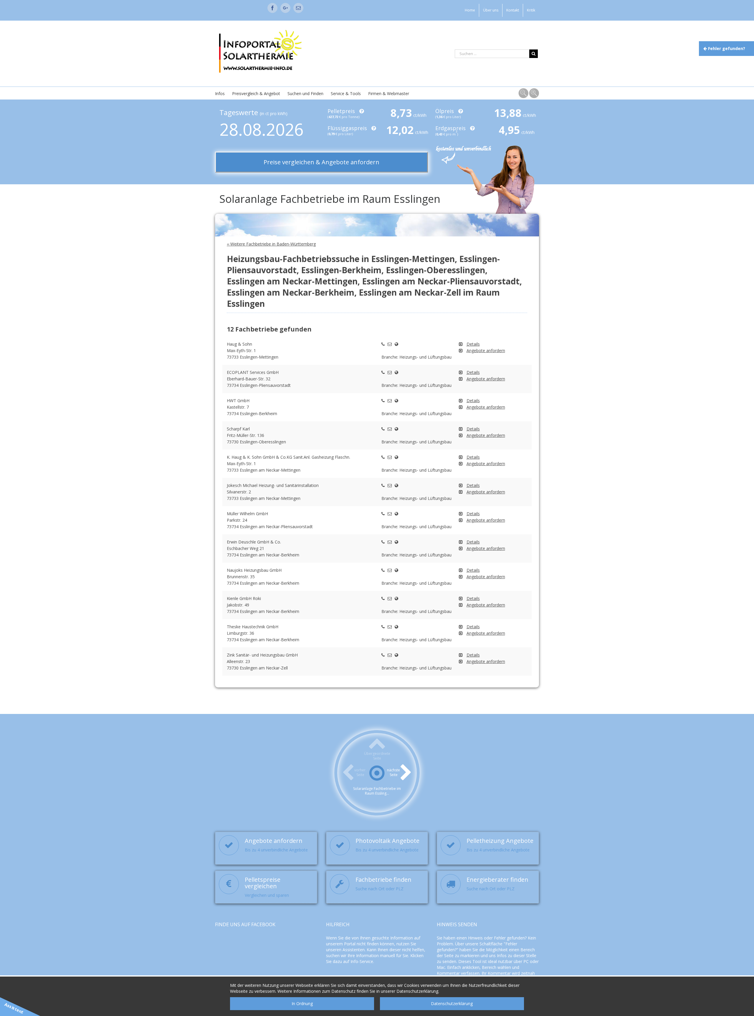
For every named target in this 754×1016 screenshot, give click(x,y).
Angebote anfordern (486, 350)
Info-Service (361, 961)
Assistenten (354, 949)
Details (473, 344)
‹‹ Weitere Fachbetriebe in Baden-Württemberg (271, 244)
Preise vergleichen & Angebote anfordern (321, 162)
